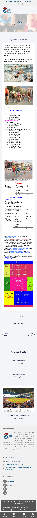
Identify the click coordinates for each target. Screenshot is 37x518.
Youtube (10, 489)
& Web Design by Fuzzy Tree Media (17, 508)
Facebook (10, 481)
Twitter (9, 485)
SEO (4, 508)
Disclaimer (6, 510)
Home (8, 25)
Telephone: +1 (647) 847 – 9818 (15, 464)
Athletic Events (17, 25)
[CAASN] (9, 9)
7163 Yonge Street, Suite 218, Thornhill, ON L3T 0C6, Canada (18, 468)
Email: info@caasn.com (13, 461)
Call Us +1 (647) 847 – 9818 (12, 1)
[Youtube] (22, 4)
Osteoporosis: (18, 361)
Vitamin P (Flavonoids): (18, 416)
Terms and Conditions (20, 510)
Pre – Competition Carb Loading (13, 198)
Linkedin (10, 493)
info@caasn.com (27, 1)
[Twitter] (18, 4)
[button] (15, 323)
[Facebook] (14, 4)
